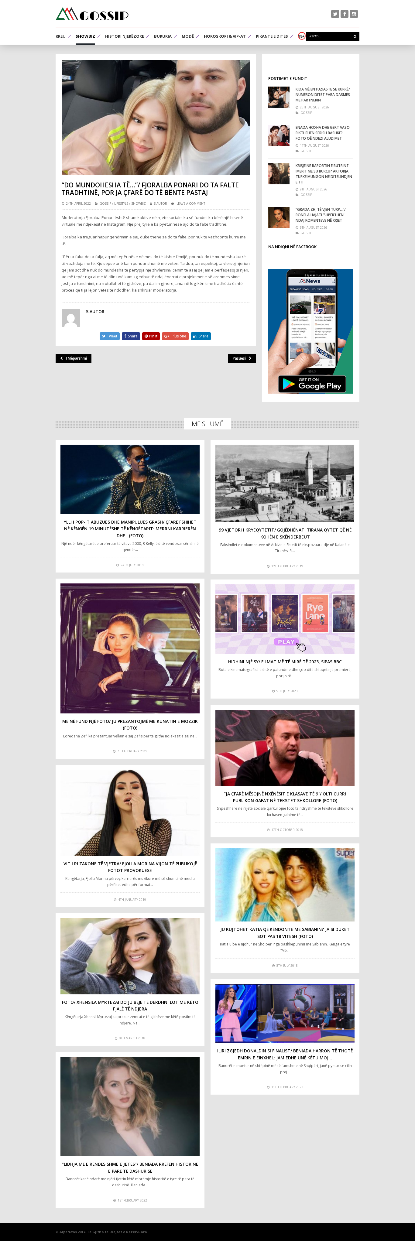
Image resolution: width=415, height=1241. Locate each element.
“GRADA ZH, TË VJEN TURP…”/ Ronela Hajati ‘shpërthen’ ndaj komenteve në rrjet (321, 215)
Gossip (105, 203)
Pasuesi (239, 358)
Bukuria (163, 36)
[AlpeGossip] (92, 13)
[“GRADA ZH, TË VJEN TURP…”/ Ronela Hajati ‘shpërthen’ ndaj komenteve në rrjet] (279, 217)
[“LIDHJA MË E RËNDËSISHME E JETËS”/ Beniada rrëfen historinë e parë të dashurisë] (130, 1106)
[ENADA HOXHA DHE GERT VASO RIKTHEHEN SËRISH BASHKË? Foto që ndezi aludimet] (279, 135)
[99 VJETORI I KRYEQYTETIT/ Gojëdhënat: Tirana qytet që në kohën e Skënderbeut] (285, 483)
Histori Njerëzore (124, 36)
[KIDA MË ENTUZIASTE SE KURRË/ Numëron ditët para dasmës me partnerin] (279, 97)
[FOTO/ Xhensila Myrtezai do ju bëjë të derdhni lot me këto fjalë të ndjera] (130, 956)
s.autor (160, 203)
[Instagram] (354, 14)
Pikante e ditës (272, 36)
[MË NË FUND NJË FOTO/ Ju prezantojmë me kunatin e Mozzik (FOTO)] (130, 648)
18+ (301, 36)
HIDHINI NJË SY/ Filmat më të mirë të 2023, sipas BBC (285, 662)
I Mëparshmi (76, 358)
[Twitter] (335, 14)
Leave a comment (191, 203)
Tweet (112, 336)
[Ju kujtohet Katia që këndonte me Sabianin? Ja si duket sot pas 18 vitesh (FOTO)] (285, 885)
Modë (188, 36)
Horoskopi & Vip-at (225, 36)
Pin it (153, 336)
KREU (61, 36)
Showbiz (85, 36)
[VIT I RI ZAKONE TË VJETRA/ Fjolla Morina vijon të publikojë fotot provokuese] (130, 813)
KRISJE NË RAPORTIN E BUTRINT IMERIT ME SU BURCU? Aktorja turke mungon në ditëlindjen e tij (324, 174)
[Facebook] (344, 14)
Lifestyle (121, 203)
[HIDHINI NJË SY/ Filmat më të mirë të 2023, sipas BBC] (285, 619)
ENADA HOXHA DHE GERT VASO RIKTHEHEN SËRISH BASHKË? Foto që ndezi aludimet (323, 133)
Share (133, 336)
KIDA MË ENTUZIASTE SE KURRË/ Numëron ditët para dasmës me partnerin (323, 95)
